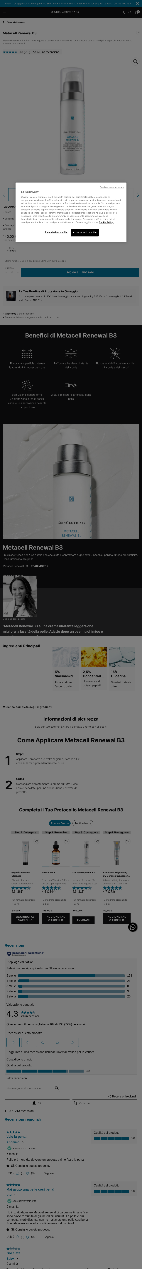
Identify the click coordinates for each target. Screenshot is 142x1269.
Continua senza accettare (112, 187)
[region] (71, 212)
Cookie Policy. (106, 222)
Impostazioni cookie (56, 232)
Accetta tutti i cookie (85, 232)
